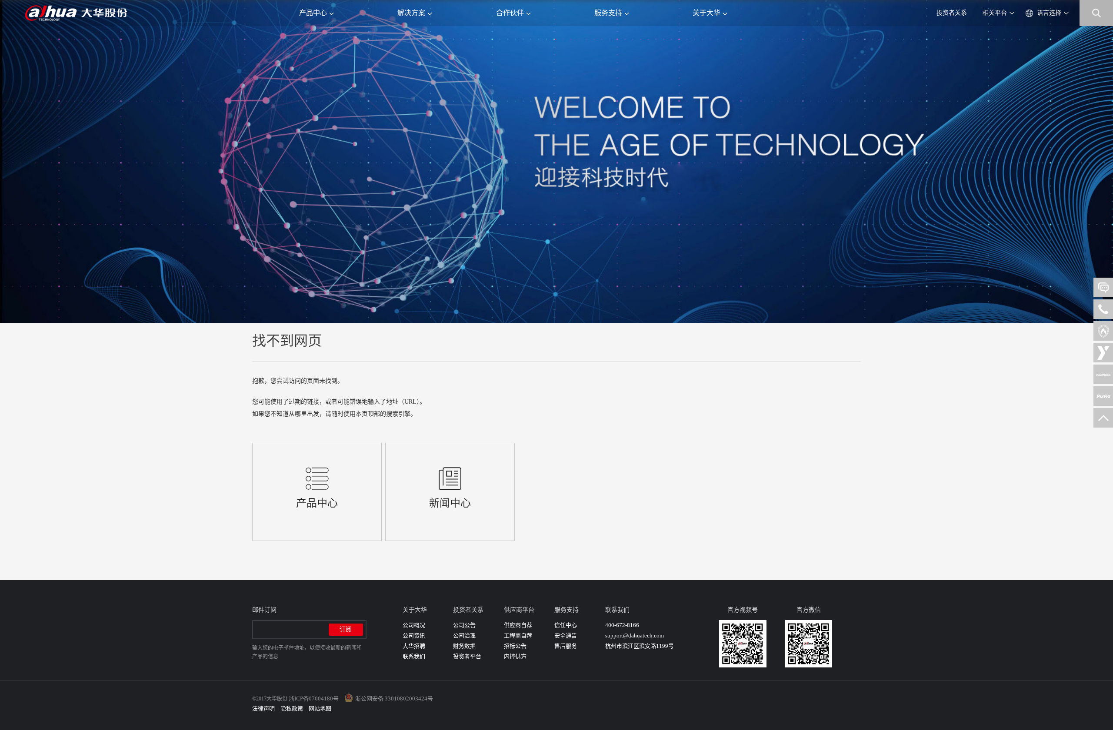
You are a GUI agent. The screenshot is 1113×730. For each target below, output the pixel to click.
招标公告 (515, 646)
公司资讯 (414, 635)
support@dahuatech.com (634, 635)
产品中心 (313, 13)
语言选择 (1049, 13)
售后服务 (565, 646)
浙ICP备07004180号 (314, 698)
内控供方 (515, 656)
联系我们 (414, 656)
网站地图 (320, 708)
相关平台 (995, 13)
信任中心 (565, 625)
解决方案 (411, 13)
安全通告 (565, 635)
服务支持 (608, 13)
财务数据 (464, 646)
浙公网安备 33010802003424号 (394, 698)
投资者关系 (951, 13)
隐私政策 (291, 708)
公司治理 (464, 635)
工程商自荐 (518, 635)
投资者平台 (467, 656)
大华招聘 (414, 646)
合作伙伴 (510, 13)
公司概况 (414, 625)
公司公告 (464, 625)
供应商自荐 (518, 625)
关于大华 (706, 13)
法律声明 (263, 708)
